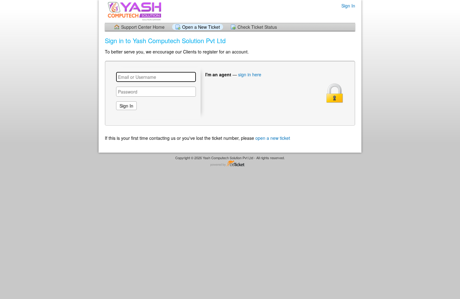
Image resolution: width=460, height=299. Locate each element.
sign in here (249, 74)
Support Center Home (143, 27)
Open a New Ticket (201, 27)
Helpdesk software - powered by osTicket (230, 163)
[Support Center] (134, 11)
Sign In (348, 5)
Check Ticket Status (257, 27)
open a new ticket (272, 138)
